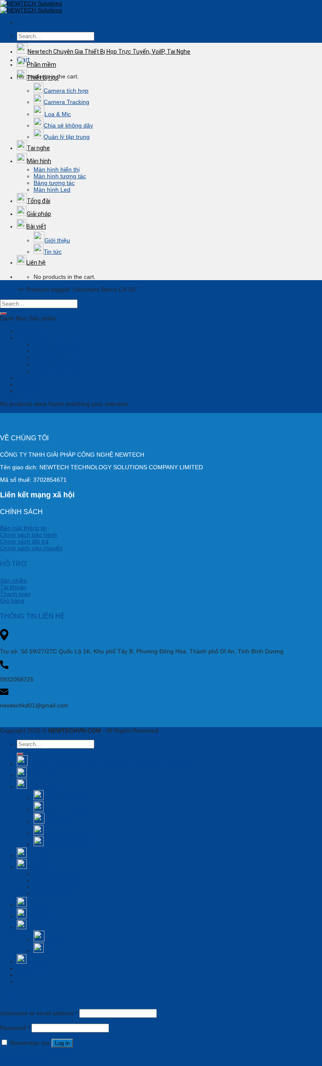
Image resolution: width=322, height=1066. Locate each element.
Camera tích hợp (66, 90)
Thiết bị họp (43, 77)
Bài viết (36, 226)
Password (15, 1027)
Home (8, 289)
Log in (62, 1043)
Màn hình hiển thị (57, 169)
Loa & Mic (57, 114)
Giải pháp (39, 214)
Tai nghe (38, 148)
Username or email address (39, 1013)
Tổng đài (38, 201)
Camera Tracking (66, 102)
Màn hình (39, 161)
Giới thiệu (57, 240)
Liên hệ (36, 262)
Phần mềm (41, 64)
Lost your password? (27, 1056)
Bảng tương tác (54, 182)
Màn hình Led (52, 189)
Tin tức (53, 251)
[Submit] (3, 313)
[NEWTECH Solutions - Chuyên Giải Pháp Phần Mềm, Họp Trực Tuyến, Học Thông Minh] (31, 6)
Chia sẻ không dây (68, 125)
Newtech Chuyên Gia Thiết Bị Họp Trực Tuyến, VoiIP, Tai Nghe (109, 51)
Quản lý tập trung (67, 136)
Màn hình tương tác (60, 176)
